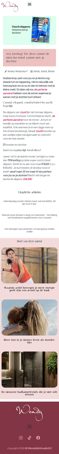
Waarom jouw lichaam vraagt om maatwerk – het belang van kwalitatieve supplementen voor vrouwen (29, 216)
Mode (51, 71)
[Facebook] (38, 438)
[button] (29, 4)
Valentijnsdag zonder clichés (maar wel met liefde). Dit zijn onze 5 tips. (29, 202)
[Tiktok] (30, 438)
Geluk (36, 71)
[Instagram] (21, 438)
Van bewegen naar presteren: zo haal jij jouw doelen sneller (30, 230)
